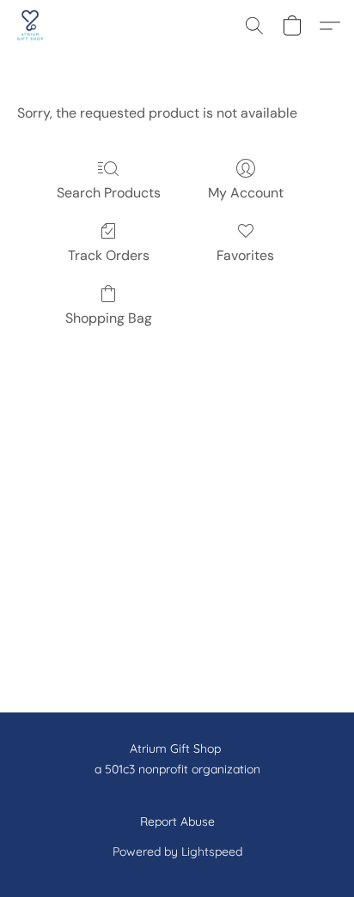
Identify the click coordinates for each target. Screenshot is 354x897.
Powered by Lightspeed (177, 851)
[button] (31, 26)
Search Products (109, 193)
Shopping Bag (108, 318)
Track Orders (109, 255)
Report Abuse (177, 821)
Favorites (245, 255)
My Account (246, 193)
